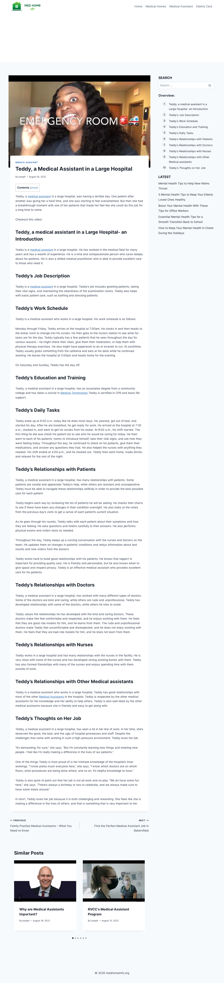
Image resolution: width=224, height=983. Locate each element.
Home (138, 6)
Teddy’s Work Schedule (183, 121)
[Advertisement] (112, 38)
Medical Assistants (51, 696)
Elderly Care (204, 6)
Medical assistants (112, 681)
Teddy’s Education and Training (188, 127)
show (34, 187)
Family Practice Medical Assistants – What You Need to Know (41, 825)
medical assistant (39, 196)
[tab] (73, 938)
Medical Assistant (181, 6)
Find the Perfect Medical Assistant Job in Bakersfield (121, 825)
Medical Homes (156, 6)
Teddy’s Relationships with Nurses (190, 151)
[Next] (139, 898)
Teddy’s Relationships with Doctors (191, 145)
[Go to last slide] (19, 898)
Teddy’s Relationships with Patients (191, 139)
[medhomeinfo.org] (26, 6)
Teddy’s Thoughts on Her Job (187, 168)
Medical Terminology (74, 393)
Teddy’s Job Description (184, 115)
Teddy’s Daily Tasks (181, 133)
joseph (22, 176)
